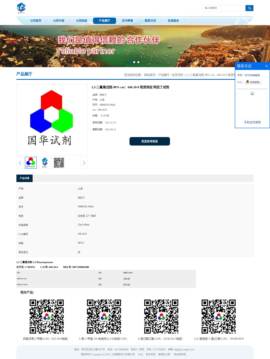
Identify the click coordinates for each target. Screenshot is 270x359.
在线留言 (173, 20)
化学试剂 (177, 74)
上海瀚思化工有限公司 (123, 354)
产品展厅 (104, 20)
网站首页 (149, 74)
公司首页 (35, 20)
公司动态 (81, 20)
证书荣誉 (127, 20)
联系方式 (150, 20)
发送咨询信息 (149, 141)
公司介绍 (58, 20)
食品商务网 (180, 354)
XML (140, 354)
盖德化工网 (164, 354)
